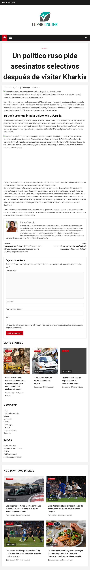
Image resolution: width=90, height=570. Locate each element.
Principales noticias (11, 413)
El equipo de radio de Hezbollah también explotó (43, 381)
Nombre (10, 301)
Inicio (6, 410)
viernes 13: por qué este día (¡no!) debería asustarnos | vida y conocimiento (70, 246)
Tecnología (8, 424)
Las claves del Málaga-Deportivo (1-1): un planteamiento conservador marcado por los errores (23, 553)
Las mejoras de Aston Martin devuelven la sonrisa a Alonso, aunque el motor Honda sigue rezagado (23, 509)
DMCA (6, 451)
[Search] (86, 37)
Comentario (11, 270)
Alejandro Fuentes (24, 515)
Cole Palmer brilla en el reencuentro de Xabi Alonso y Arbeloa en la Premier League (65, 509)
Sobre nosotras (10, 445)
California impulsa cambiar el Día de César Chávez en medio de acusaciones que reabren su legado (15, 383)
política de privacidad (12, 457)
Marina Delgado (12, 88)
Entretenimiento (10, 430)
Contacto (7, 433)
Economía (7, 419)
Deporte (7, 427)
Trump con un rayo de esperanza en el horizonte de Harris (71, 381)
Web (8, 317)
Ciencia (6, 422)
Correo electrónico (14, 309)
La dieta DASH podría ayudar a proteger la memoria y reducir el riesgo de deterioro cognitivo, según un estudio (65, 553)
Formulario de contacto (13, 448)
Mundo (44, 48)
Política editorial (10, 454)
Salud (51, 524)
